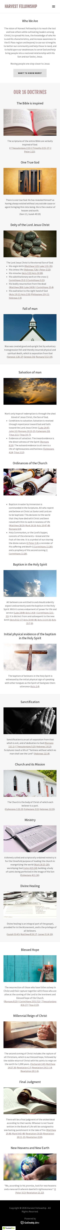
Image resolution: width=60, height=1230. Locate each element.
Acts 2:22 (26, 273)
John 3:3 (13, 431)
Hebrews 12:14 (42, 753)
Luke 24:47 (44, 427)
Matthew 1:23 (31, 266)
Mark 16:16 (30, 525)
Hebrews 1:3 (15, 297)
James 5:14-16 (45, 934)
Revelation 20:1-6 (29, 1071)
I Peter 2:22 (44, 269)
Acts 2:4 (35, 686)
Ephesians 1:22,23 (14, 809)
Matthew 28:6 (16, 287)
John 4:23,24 (30, 868)
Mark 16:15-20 (41, 864)
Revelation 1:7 (24, 1067)
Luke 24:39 (29, 287)
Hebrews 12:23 (47, 809)
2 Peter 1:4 (32, 543)
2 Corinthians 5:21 (35, 280)
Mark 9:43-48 (18, 1133)
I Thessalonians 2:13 (20, 148)
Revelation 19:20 (34, 1133)
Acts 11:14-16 (44, 619)
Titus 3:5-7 (25, 434)
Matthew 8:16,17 (29, 934)
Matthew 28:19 (17, 525)
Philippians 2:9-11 (40, 294)
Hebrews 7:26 (31, 269)
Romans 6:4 (14, 528)
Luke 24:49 (19, 612)
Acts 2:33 (25, 294)
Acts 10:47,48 (43, 525)
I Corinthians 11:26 (42, 546)
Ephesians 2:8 (43, 431)
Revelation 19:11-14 (42, 1067)
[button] (54, 6)
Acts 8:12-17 (16, 619)
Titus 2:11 (13, 434)
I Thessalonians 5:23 (25, 746)
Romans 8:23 (11, 1001)
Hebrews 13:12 (43, 746)
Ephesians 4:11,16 (29, 875)
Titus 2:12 (18, 452)
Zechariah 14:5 (38, 1064)
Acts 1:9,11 (15, 294)
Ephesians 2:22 (31, 809)
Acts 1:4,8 (30, 612)
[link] (21, 7)
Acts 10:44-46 (30, 619)
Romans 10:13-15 (26, 431)
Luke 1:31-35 (45, 266)
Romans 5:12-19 (44, 356)
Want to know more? (30, 73)
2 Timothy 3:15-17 (40, 148)
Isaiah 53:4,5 (13, 934)
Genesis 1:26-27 (15, 356)
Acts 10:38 (37, 273)
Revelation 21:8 (34, 1137)
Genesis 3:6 (29, 356)
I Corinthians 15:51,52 (29, 1001)
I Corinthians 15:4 (44, 287)
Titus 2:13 (33, 1004)
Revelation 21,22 (35, 1192)
